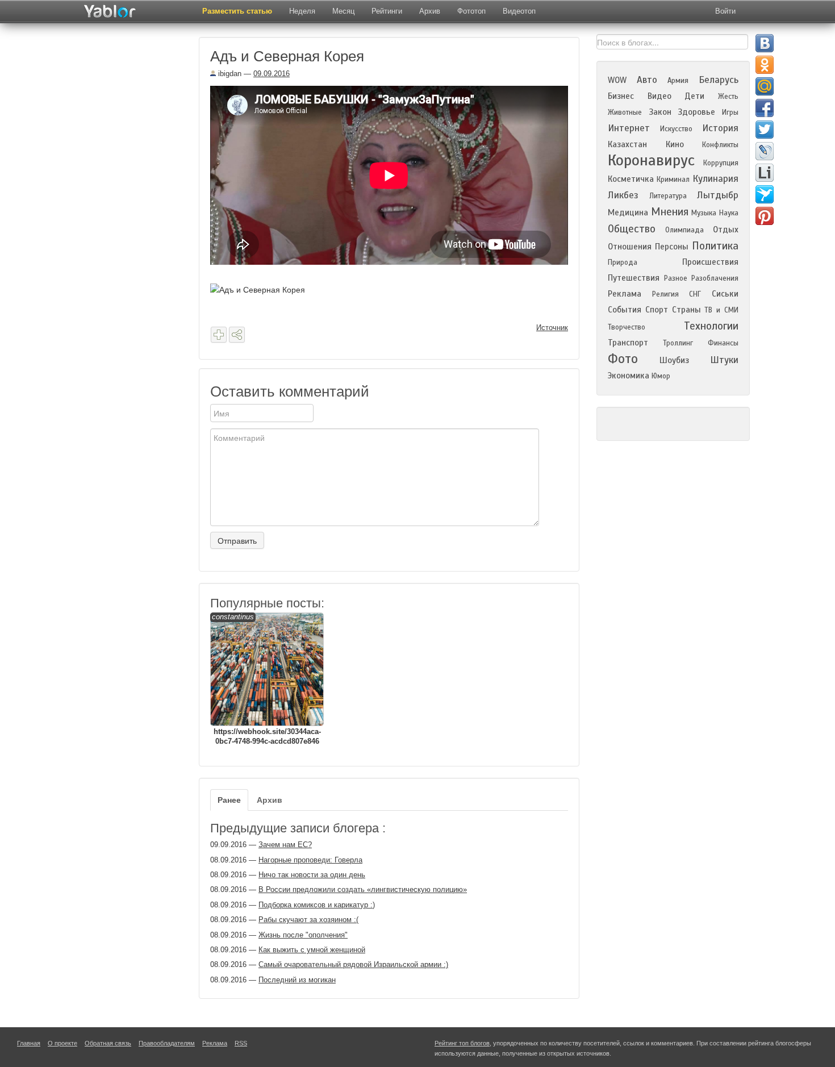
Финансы (723, 343)
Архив (429, 11)
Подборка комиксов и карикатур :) (316, 905)
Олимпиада (684, 230)
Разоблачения (714, 278)
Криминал (673, 179)
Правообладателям (167, 1043)
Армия (677, 80)
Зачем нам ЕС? (285, 844)
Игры (730, 112)
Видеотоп (519, 11)
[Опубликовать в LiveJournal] (764, 151)
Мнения (669, 211)
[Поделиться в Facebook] (764, 108)
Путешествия (633, 278)
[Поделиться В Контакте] (764, 43)
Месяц (343, 11)
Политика (715, 245)
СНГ (695, 294)
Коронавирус (651, 160)
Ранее (229, 800)
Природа (622, 262)
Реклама (624, 294)
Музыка (703, 213)
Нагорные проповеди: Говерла (310, 860)
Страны (686, 310)
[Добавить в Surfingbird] (764, 194)
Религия (665, 294)
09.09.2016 (271, 73)
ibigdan (228, 73)
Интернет (629, 128)
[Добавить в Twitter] (764, 129)
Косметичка (631, 179)
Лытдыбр (717, 195)
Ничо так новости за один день (311, 874)
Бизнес (621, 96)
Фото (623, 359)
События (624, 310)
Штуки (724, 360)
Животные (625, 112)
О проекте (62, 1043)
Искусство (676, 129)
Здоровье (696, 112)
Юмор (661, 376)
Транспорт (628, 342)
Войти (725, 11)
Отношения (630, 246)
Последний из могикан (297, 980)
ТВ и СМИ (721, 310)
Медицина (628, 212)
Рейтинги (386, 11)
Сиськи (725, 294)
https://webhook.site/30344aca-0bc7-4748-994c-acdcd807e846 (266, 678)
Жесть (728, 96)
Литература (668, 196)
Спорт (656, 310)
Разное (675, 278)
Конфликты (720, 144)
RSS (241, 1043)
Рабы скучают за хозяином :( (308, 919)
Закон (660, 112)
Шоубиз (674, 360)
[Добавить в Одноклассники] (764, 65)
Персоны (671, 246)
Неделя (302, 11)
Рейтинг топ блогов (462, 1043)
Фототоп (471, 11)
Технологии (711, 325)
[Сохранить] (219, 335)
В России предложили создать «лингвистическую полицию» (362, 889)
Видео (659, 96)
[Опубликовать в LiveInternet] (764, 173)
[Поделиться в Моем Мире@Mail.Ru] (764, 86)
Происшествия (710, 262)
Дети (694, 96)
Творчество (626, 327)
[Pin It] (764, 216)
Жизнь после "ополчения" (303, 935)
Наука (728, 213)
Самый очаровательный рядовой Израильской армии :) (353, 964)
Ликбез (623, 195)
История (720, 128)
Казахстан (627, 144)
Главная (28, 1043)
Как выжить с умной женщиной (311, 949)
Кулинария (715, 179)
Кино (675, 144)
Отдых (725, 229)
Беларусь (718, 80)
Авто (647, 80)
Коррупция (720, 163)
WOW (617, 80)
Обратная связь (108, 1043)
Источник (552, 327)
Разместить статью (237, 11)
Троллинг (678, 343)
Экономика (628, 375)
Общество (632, 228)
